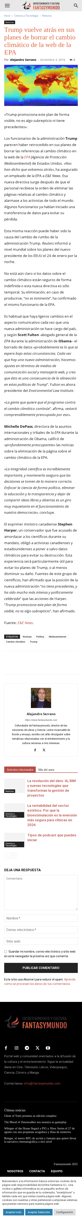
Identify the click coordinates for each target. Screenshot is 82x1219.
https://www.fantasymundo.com (41, 720)
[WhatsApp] (37, 665)
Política (40, 636)
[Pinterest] (28, 665)
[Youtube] (48, 1048)
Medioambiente (57, 636)
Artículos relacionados (20, 769)
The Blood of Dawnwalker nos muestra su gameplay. (35, 1122)
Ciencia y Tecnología (26, 15)
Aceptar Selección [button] (39, 1212)
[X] (18, 665)
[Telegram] (47, 665)
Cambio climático (15, 641)
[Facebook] (8, 665)
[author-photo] (41, 708)
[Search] (76, 5)
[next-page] (13, 855)
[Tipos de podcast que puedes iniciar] (14, 840)
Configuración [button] (64, 1212)
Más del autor (46, 769)
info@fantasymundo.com (42, 1083)
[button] (7, 5)
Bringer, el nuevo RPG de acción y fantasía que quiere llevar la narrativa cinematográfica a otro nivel (40, 1140)
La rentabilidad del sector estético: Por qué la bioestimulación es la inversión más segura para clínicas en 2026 (52, 815)
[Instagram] (16, 1048)
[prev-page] (6, 855)
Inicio (7, 15)
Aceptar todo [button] (14, 1212)
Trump (33, 641)
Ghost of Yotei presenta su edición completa (30, 1115)
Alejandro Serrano (23, 60)
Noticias (47, 15)
